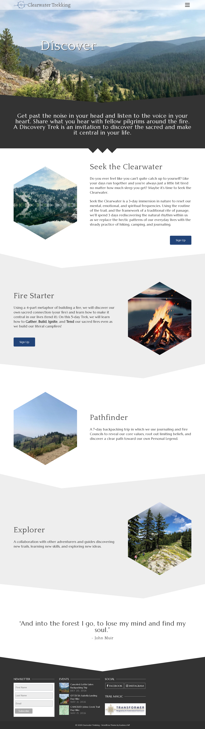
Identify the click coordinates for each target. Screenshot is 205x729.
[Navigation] (187, 5)
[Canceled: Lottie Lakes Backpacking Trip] (64, 687)
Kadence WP (124, 725)
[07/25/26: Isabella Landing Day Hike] (64, 699)
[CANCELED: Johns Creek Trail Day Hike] (64, 710)
